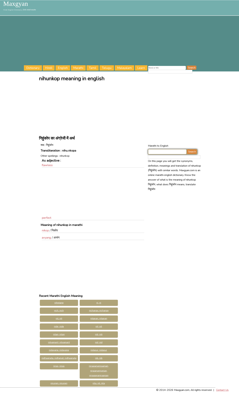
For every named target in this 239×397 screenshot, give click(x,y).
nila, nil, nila (99, 383)
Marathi (78, 68)
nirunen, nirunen (59, 383)
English (63, 68)
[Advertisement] (131, 41)
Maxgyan (15, 3)
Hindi (48, 68)
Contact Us (222, 390)
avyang (46, 237)
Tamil (92, 68)
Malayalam (124, 68)
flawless (47, 165)
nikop (45, 230)
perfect (46, 218)
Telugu (107, 68)
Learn (141, 68)
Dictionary (33, 68)
